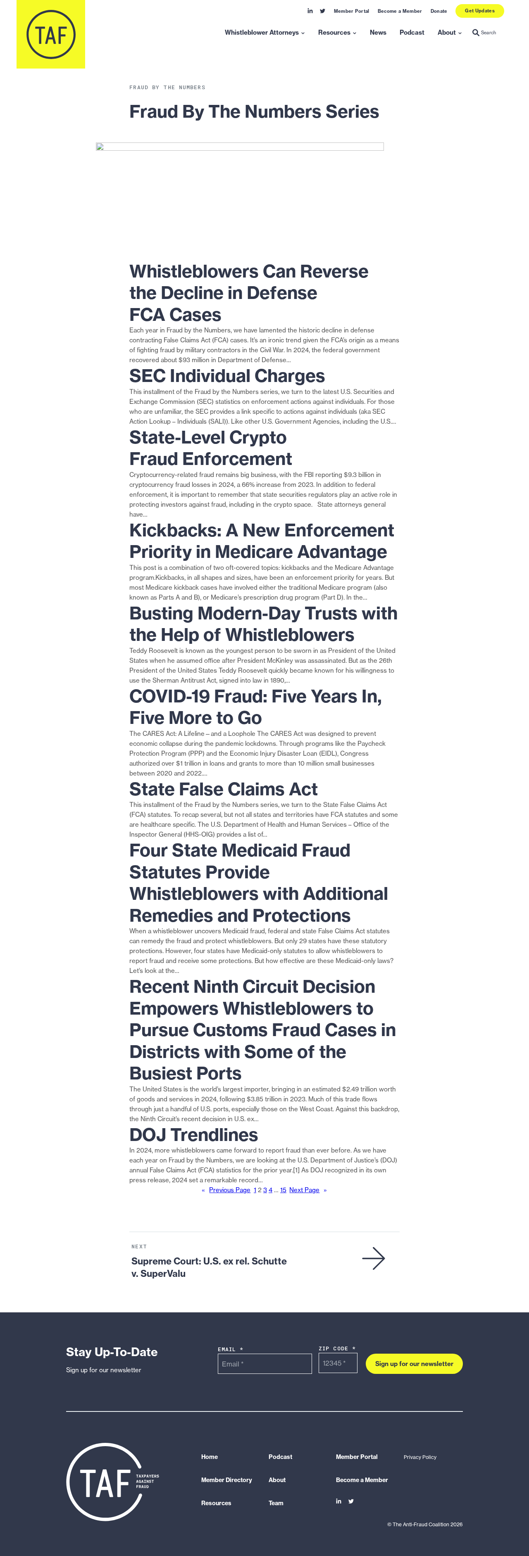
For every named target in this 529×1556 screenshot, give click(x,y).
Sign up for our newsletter (414, 1363)
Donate (439, 11)
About (447, 32)
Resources (334, 32)
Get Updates (480, 11)
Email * (231, 1349)
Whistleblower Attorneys (262, 32)
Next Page (308, 1190)
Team (276, 1503)
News (378, 32)
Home (209, 1457)
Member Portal (351, 11)
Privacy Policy (420, 1457)
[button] (484, 33)
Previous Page (226, 1190)
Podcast (412, 32)
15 (283, 1190)
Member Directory (226, 1480)
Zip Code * (337, 1348)
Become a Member (400, 11)
